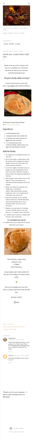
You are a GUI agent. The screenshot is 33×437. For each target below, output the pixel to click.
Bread (15, 326)
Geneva (10, 355)
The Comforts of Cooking (13, 124)
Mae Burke (21, 431)
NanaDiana (11, 338)
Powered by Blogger (18, 428)
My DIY (16, 33)
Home (5, 33)
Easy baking (21, 326)
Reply (10, 351)
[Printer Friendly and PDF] (12, 45)
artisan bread (10, 326)
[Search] (29, 3)
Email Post (10, 324)
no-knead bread (7, 329)
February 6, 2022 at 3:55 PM (16, 339)
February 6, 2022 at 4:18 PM (21, 355)
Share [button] (4, 324)
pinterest (14, 329)
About (10, 33)
